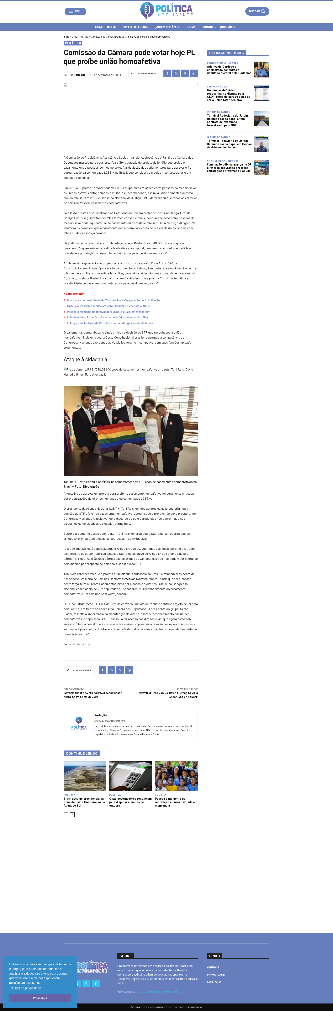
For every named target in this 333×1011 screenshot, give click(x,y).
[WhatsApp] (194, 73)
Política (84, 36)
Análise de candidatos (223, 161)
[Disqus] (131, 875)
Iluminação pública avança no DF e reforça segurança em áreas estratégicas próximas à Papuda (229, 168)
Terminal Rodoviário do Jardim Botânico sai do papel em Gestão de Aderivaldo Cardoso (229, 144)
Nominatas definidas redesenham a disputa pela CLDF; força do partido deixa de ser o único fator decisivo (228, 95)
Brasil (75, 36)
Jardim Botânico (218, 112)
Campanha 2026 (217, 87)
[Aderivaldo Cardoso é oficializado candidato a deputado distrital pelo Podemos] (261, 69)
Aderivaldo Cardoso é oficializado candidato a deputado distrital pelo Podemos (229, 70)
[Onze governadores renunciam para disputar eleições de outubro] (130, 776)
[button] (257, 11)
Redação (80, 74)
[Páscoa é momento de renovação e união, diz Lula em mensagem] (176, 776)
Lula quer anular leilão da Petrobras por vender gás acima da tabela (110, 323)
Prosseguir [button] (40, 997)
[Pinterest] (185, 73)
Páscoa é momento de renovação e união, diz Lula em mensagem (108, 311)
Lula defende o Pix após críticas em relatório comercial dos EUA (107, 317)
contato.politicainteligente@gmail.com (159, 991)
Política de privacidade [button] (25, 988)
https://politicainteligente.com (109, 720)
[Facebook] (167, 73)
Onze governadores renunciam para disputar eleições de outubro (108, 306)
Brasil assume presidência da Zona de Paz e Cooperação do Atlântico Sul (113, 300)
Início (66, 36)
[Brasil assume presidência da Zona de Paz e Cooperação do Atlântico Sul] (85, 776)
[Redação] (66, 75)
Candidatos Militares (222, 63)
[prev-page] (66, 814)
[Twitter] (176, 73)
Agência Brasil (82, 644)
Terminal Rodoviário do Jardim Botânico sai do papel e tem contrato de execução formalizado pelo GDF (228, 120)
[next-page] (72, 814)
